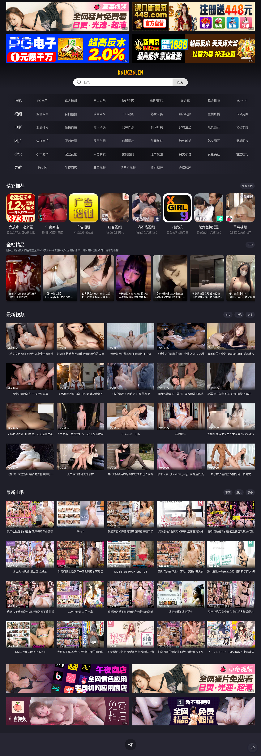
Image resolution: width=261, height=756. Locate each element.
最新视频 (15, 314)
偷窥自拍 (42, 141)
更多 (250, 314)
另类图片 (242, 141)
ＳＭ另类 (242, 114)
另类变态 (242, 127)
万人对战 (99, 101)
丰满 (228, 492)
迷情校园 (157, 154)
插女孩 (42, 167)
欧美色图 (99, 141)
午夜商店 (71, 167)
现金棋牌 (214, 101)
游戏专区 (128, 101)
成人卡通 (99, 127)
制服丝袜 (157, 127)
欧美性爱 (128, 127)
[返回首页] (252, 747)
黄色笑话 (214, 154)
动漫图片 (128, 141)
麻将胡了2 (157, 101)
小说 (18, 154)
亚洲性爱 (42, 127)
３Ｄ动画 (128, 114)
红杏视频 (157, 167)
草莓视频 (99, 167)
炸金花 (185, 101)
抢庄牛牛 (242, 101)
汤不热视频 (128, 167)
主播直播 (214, 114)
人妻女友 (99, 154)
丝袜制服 (185, 114)
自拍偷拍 (71, 114)
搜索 (180, 82)
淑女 (239, 492)
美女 (228, 314)
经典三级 (185, 127)
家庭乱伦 (71, 154)
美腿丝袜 (157, 141)
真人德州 (71, 101)
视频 (18, 114)
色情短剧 (185, 167)
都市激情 (42, 154)
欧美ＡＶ (99, 114)
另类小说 (185, 154)
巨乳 (239, 314)
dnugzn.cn (130, 72)
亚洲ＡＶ (42, 114)
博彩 (18, 100)
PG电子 (42, 101)
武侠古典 (128, 154)
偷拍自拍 (71, 127)
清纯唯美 (185, 141)
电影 (18, 127)
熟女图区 (214, 141)
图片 (18, 140)
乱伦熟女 (214, 127)
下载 (250, 245)
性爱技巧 (242, 154)
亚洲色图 (71, 141)
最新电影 (15, 492)
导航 (18, 167)
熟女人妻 (157, 114)
